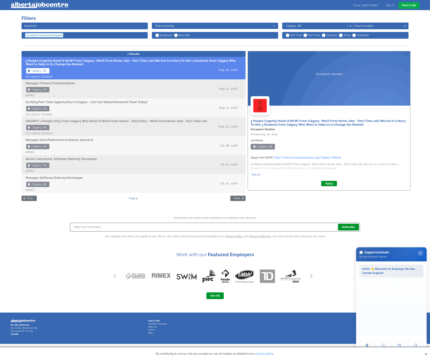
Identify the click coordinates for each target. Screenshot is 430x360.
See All (215, 295)
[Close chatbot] (420, 253)
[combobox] (319, 26)
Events (151, 330)
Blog (150, 333)
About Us (152, 327)
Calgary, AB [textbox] (317, 25)
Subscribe (348, 227)
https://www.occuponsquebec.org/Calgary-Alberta (307, 157)
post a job (409, 5)
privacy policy (264, 353)
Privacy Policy (234, 236)
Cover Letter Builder (365, 5)
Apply (329, 183)
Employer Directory (157, 324)
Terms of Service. (260, 236)
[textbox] (82, 35)
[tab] (134, 68)
